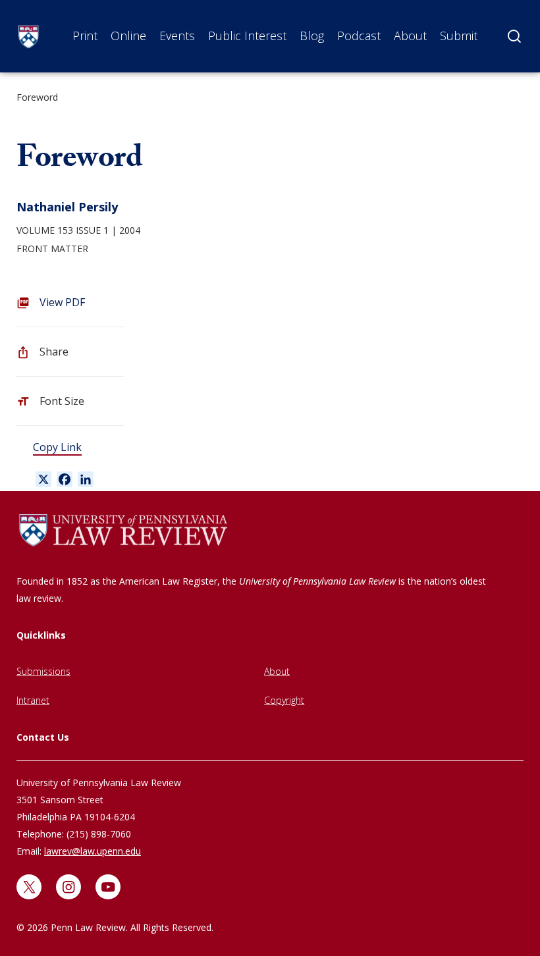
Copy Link (57, 447)
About (410, 35)
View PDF (62, 302)
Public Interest (247, 35)
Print (84, 35)
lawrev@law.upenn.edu (92, 851)
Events (177, 35)
